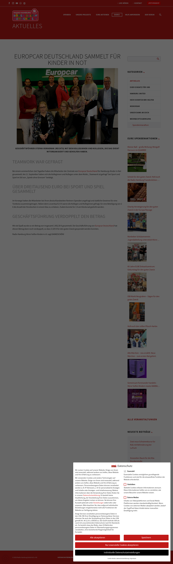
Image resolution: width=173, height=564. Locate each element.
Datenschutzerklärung (91, 495)
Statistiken (131, 484)
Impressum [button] (133, 558)
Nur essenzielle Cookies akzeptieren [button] (122, 545)
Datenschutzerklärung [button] (123, 558)
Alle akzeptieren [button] (97, 537)
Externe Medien (133, 497)
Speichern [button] (146, 537)
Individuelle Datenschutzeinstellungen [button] (122, 552)
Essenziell (131, 471)
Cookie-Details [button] (112, 558)
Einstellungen (98, 503)
